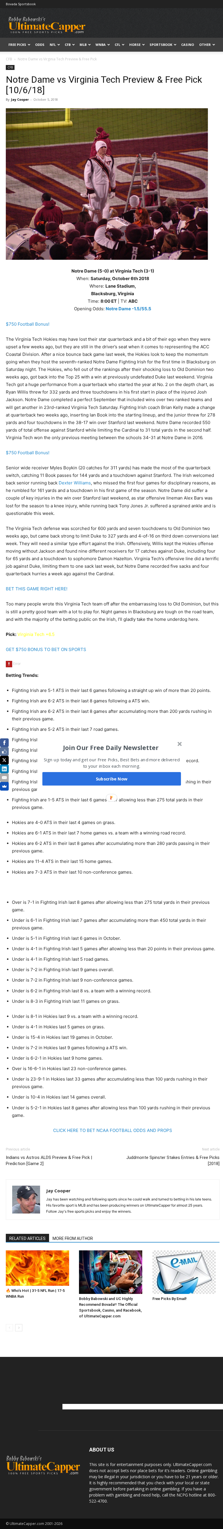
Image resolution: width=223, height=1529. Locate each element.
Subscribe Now (112, 779)
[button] (111, 747)
